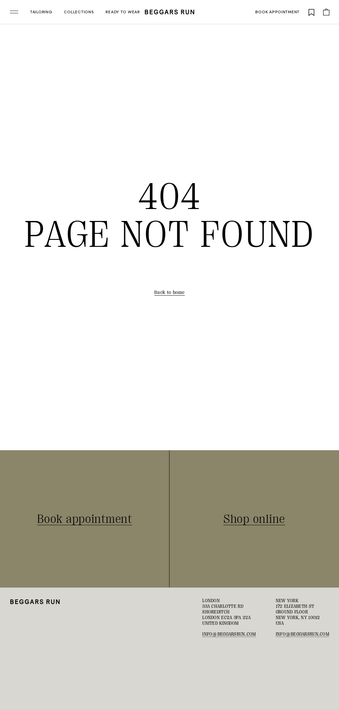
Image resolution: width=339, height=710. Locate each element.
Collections (79, 12)
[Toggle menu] (14, 12)
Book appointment (277, 12)
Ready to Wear (123, 12)
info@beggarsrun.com (229, 634)
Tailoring (41, 12)
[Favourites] (311, 12)
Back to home (169, 292)
